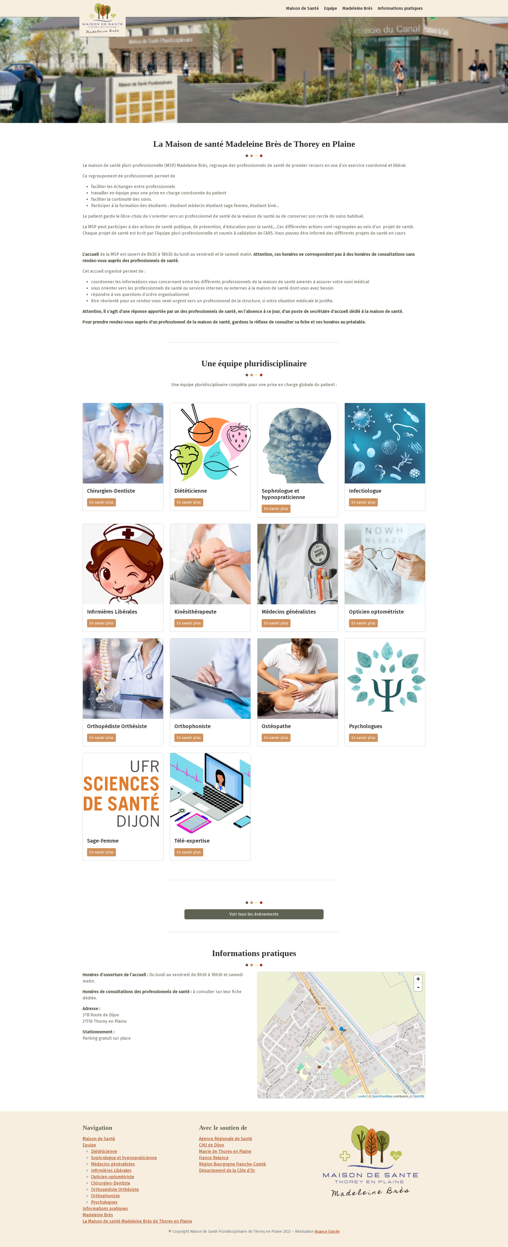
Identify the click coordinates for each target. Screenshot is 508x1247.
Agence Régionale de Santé (225, 1138)
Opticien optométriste (112, 1176)
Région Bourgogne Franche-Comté (232, 1164)
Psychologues (104, 1202)
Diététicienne (104, 1151)
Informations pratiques (400, 8)
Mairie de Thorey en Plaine (225, 1151)
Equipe (330, 8)
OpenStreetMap (382, 1096)
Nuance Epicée (327, 1231)
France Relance (214, 1157)
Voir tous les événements (254, 914)
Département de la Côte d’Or (227, 1170)
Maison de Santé (302, 8)
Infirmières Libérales (111, 1170)
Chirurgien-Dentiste (110, 1183)
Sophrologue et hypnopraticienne (124, 1157)
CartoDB (418, 1096)
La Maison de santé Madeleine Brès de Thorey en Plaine (137, 1221)
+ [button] (418, 979)
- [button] (418, 987)
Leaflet (362, 1096)
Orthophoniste (105, 1195)
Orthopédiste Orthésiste (115, 1189)
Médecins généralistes (113, 1164)
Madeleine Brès (357, 8)
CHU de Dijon (211, 1145)
